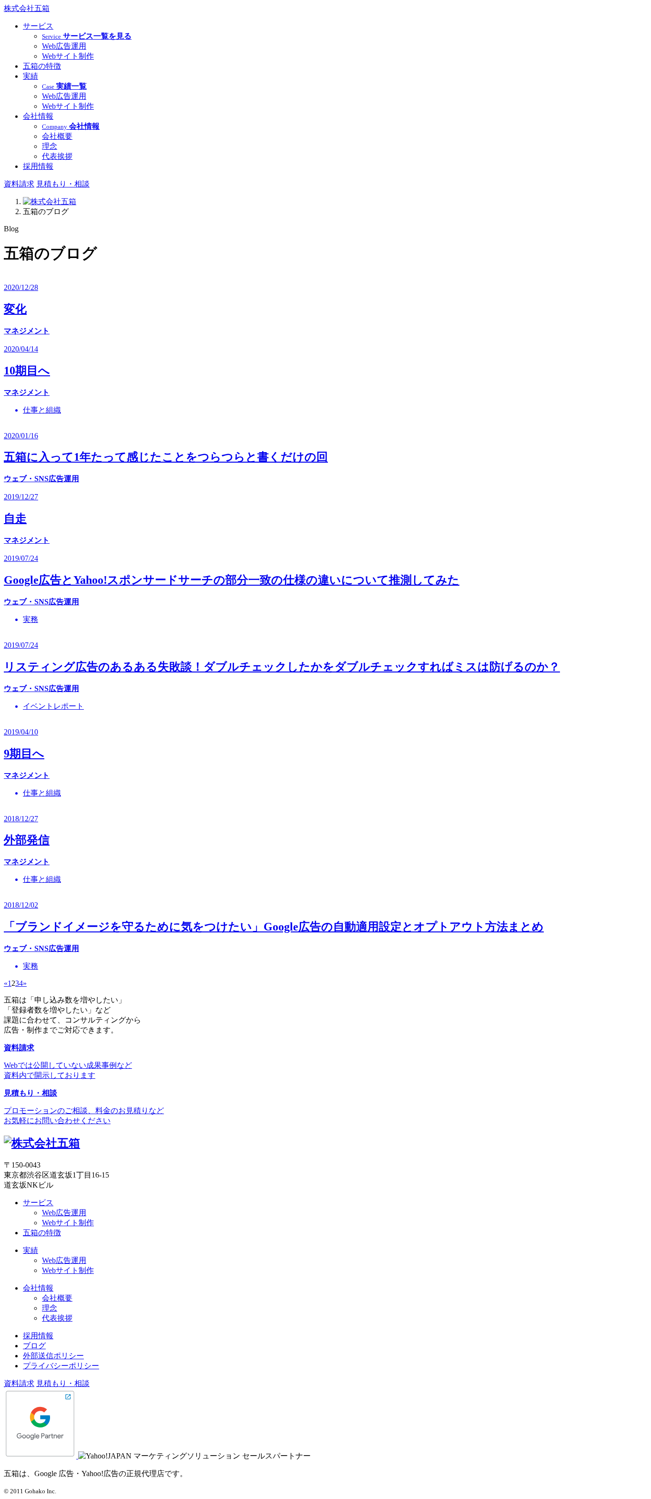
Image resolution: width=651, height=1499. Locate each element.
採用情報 (38, 166)
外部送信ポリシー (53, 1356)
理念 (49, 146)
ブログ (34, 1346)
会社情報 (38, 116)
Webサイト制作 (68, 56)
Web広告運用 (64, 46)
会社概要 (57, 136)
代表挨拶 (57, 156)
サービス (38, 26)
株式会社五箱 (27, 8)
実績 (30, 76)
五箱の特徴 (42, 66)
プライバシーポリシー (61, 1366)
